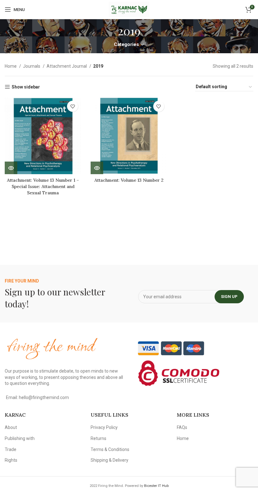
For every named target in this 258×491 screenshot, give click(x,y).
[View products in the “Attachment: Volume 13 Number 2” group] (97, 168)
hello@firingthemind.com (44, 397)
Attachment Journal (67, 66)
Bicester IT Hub (156, 486)
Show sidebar (26, 86)
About (11, 427)
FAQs (182, 427)
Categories (126, 44)
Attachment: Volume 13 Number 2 (129, 180)
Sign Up (229, 296)
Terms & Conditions (110, 449)
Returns (98, 438)
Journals (32, 66)
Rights (11, 460)
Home (11, 66)
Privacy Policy (104, 427)
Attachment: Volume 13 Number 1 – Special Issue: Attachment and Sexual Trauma (43, 186)
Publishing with (20, 438)
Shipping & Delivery (109, 460)
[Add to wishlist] (72, 106)
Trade (10, 449)
